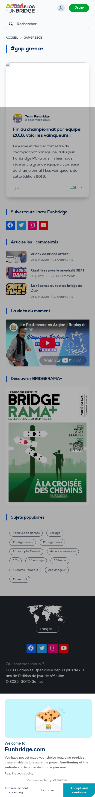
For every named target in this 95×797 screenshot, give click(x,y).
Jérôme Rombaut (26, 570)
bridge (55, 533)
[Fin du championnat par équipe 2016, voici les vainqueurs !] (47, 85)
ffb (17, 560)
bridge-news (53, 542)
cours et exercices (64, 551)
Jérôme (61, 560)
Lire (73, 187)
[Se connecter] (61, 8)
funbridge (37, 560)
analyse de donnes (27, 533)
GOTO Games (32, 682)
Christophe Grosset (27, 551)
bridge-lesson (24, 542)
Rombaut (21, 579)
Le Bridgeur (57, 570)
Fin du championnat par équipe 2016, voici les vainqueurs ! (47, 132)
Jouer (79, 8)
